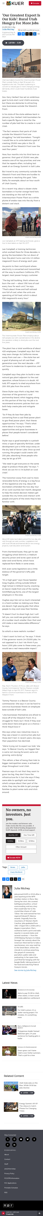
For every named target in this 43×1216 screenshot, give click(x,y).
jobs (23, 867)
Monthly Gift (13, 835)
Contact (7, 1159)
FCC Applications (10, 1183)
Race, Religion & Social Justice (27, 1027)
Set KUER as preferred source (29, 30)
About (6, 1155)
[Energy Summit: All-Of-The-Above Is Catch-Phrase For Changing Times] (11, 1107)
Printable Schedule (11, 1188)
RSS (5, 1192)
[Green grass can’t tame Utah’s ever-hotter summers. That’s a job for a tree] (9, 1051)
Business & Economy (26, 990)
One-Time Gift (29, 835)
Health (20, 1007)
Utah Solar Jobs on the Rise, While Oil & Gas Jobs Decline (28, 1085)
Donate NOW (15, 857)
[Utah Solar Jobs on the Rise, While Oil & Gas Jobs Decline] (11, 1086)
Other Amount (21, 847)
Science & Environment (27, 1047)
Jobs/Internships (10, 1169)
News (12, 867)
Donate (36, 3)
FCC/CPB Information (11, 1178)
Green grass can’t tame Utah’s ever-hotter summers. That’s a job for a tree (29, 1052)
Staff (6, 1164)
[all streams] (40, 1213)
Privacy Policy (9, 1173)
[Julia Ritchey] (7, 891)
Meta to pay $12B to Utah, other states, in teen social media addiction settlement (29, 995)
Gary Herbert (16, 872)
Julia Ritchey (8, 29)
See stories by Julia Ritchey (25, 970)
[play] (3, 1213)
